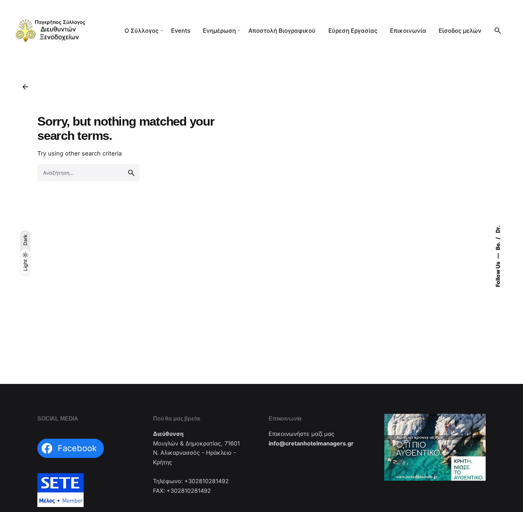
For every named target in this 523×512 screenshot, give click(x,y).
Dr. (498, 229)
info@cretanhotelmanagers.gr (311, 443)
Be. (498, 245)
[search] (131, 172)
